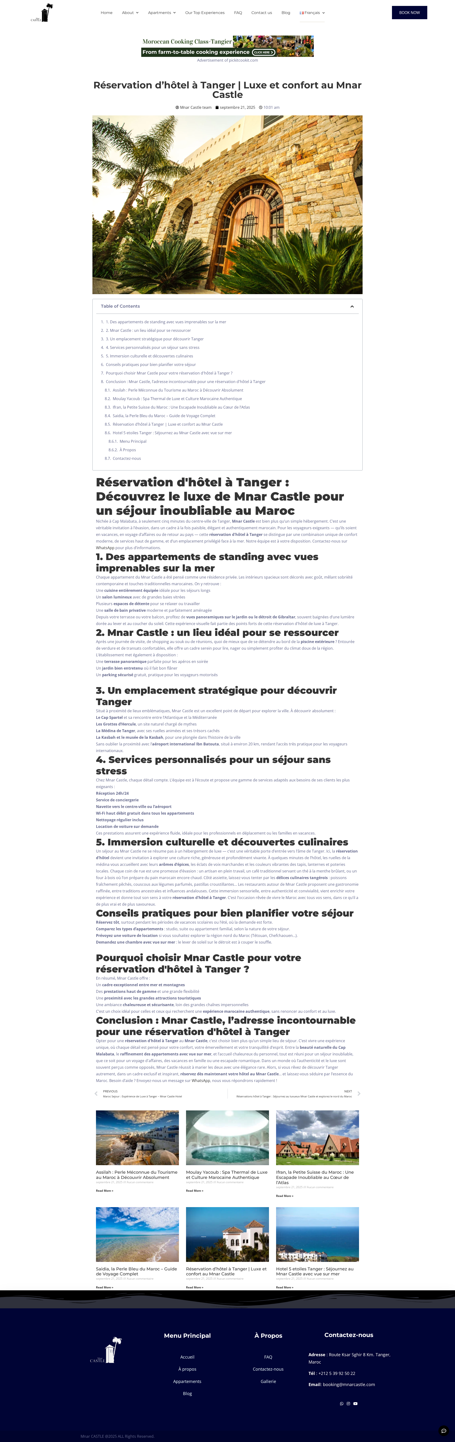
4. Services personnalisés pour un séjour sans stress (153, 347)
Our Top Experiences (205, 12)
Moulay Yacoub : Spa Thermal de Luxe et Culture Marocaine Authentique (177, 398)
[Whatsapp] (342, 1403)
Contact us (261, 12)
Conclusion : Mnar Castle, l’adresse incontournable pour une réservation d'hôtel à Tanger (186, 381)
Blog (286, 12)
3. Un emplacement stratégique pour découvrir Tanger (155, 339)
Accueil (187, 1357)
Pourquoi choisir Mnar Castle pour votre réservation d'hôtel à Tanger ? (169, 373)
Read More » (104, 1191)
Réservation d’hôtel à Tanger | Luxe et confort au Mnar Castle (168, 424)
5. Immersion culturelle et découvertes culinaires (149, 356)
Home (107, 12)
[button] (352, 306)
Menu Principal (133, 441)
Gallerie (268, 1381)
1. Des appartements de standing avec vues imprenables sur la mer (166, 321)
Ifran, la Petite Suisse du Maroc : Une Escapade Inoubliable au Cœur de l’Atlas (181, 407)
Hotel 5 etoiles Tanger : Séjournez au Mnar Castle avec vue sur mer (172, 432)
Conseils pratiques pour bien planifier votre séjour (151, 364)
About (128, 12)
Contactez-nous (127, 458)
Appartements (187, 1381)
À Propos (128, 449)
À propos (187, 1369)
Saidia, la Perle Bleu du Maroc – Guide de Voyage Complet (164, 415)
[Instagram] (349, 1403)
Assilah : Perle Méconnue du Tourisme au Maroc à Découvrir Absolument (178, 390)
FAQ (238, 12)
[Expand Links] (443, 1430)
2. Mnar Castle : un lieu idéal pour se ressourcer (148, 330)
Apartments (159, 12)
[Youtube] (355, 1403)
